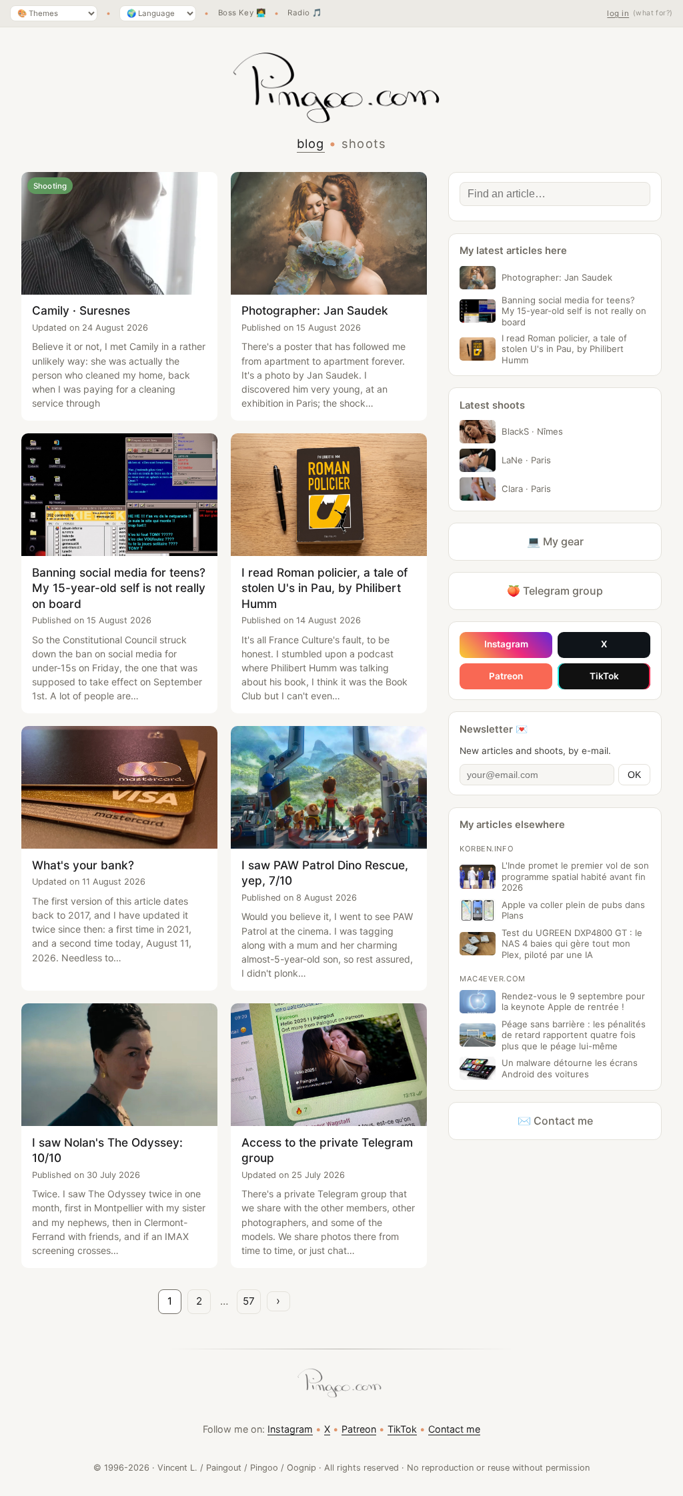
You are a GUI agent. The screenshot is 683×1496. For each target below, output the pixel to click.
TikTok (604, 676)
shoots (364, 143)
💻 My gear (555, 541)
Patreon (506, 676)
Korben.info (487, 848)
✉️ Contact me (555, 1120)
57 (249, 1301)
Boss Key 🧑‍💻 (242, 13)
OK (634, 775)
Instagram (506, 644)
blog (311, 143)
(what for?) (653, 13)
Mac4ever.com (493, 978)
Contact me (454, 1429)
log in (618, 13)
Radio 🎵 (304, 13)
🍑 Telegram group (555, 590)
